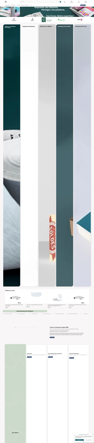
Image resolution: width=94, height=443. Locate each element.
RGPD (83, 441)
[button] (92, 434)
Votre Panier (85, 2)
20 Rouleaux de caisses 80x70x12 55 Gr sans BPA (34, 304)
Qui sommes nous (72, 2)
